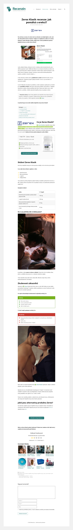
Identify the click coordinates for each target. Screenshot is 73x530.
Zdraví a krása (45, 9)
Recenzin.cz (33, 522)
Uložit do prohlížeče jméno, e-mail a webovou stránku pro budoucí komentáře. (37, 509)
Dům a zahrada (53, 9)
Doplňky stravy (31, 473)
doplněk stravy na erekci (23, 473)
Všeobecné (38, 9)
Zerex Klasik (48, 473)
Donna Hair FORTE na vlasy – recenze (26, 477)
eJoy (26, 409)
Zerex (45, 473)
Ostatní (59, 9)
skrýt (25, 107)
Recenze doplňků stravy (38, 473)
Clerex (50, 407)
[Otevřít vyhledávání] (64, 9)
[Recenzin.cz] (16, 9)
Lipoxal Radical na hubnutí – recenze (25, 475)
